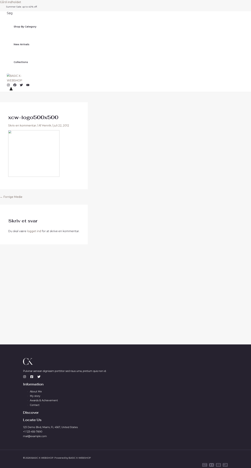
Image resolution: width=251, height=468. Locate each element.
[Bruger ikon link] (11, 89)
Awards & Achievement (44, 400)
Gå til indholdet (10, 2)
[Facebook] (14, 85)
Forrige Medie (11, 196)
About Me (36, 391)
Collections (21, 62)
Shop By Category (25, 26)
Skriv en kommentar (22, 125)
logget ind (34, 231)
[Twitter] (21, 85)
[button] (10, 13)
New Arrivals (21, 44)
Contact (34, 405)
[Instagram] (8, 85)
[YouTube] (27, 85)
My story (35, 396)
